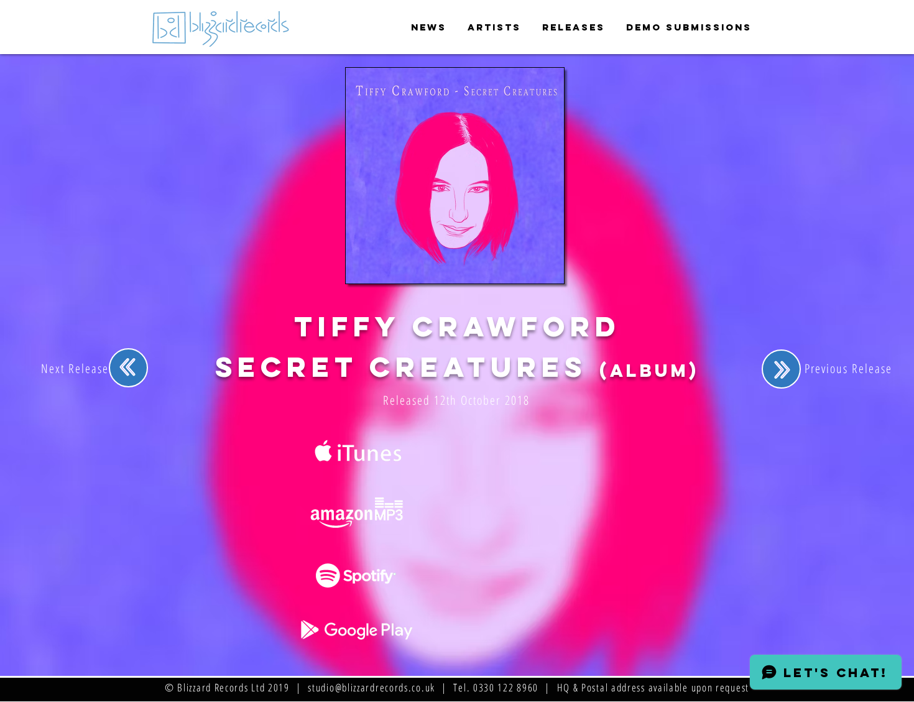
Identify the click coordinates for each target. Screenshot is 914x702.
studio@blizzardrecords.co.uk (371, 687)
